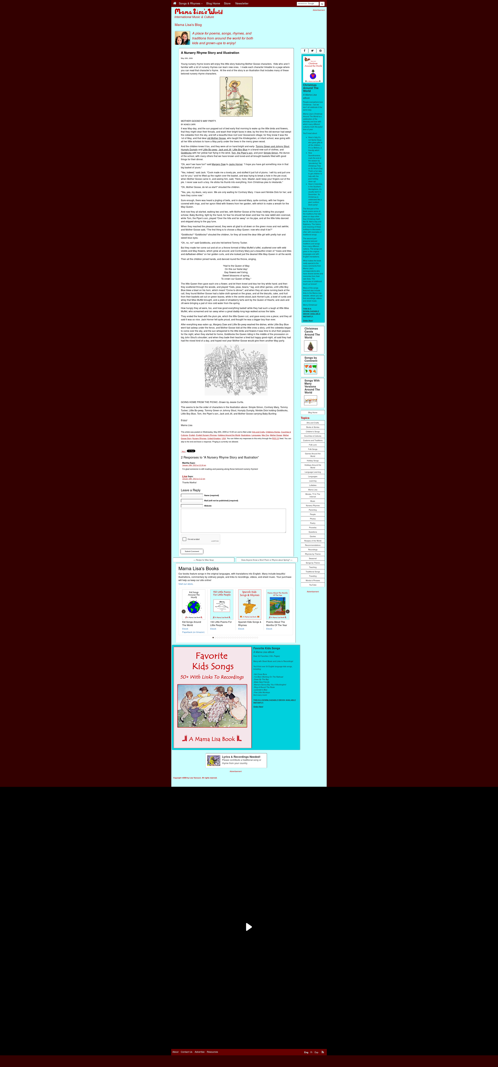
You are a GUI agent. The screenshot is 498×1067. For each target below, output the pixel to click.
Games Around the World (313, 454)
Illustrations (245, 435)
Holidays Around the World (229, 435)
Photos (313, 518)
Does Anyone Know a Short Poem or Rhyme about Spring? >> (266, 560)
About (175, 1051)
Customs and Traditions (313, 440)
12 (237, 637)
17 (248, 637)
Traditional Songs (313, 571)
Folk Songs (312, 449)
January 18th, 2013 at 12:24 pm (194, 465)
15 (244, 637)
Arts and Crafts (258, 431)
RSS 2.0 (275, 438)
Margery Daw (219, 164)
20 (255, 637)
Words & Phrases (313, 580)
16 (246, 637)
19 (253, 637)
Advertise (200, 1051)
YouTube (312, 584)
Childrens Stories (273, 431)
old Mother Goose (216, 138)
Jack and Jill (225, 149)
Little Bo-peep (210, 149)
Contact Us (186, 1051)
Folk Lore (313, 444)
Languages (256, 435)
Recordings (312, 549)
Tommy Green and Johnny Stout (272, 146)
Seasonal (313, 558)
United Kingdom (214, 438)
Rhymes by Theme (313, 554)
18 (250, 637)
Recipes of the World (312, 540)
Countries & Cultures (312, 436)
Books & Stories (312, 427)
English (192, 435)
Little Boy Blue (240, 149)
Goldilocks (186, 152)
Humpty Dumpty (189, 149)
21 (257, 637)
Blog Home (312, 412)
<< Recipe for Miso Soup (203, 560)
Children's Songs (313, 431)
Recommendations (312, 545)
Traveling (313, 576)
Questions (313, 532)
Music (312, 501)
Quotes (313, 536)
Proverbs (312, 527)
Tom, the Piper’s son (242, 152)
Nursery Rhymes (199, 438)
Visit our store (185, 583)
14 (242, 637)
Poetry (312, 523)
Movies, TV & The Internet (312, 495)
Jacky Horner (236, 164)
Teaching (313, 567)
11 (235, 637)
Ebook (185, 628)
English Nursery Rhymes (206, 435)
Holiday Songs (313, 460)
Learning (312, 480)
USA (224, 438)
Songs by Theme (313, 562)
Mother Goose (276, 435)
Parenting (313, 510)
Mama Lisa (312, 489)
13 (239, 637)
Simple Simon (271, 152)
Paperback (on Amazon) (193, 632)
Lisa (184, 476)
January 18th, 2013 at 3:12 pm (193, 479)
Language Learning (313, 472)
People (313, 514)
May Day (265, 435)
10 (233, 637)
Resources (212, 1051)
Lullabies (312, 485)
